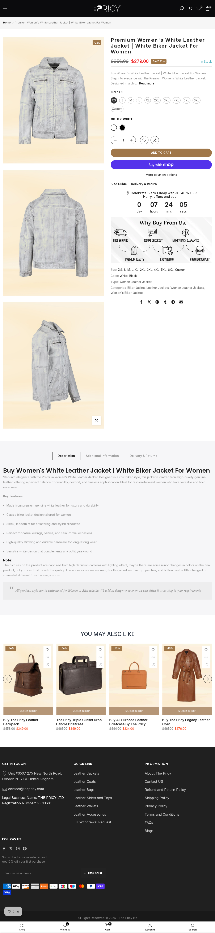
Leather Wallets (85, 806)
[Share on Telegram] (173, 302)
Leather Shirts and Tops (92, 798)
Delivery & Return (144, 184)
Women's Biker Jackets (127, 292)
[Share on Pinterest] (157, 302)
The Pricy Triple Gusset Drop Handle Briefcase (79, 722)
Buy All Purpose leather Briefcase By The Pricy (128, 722)
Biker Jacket (136, 287)
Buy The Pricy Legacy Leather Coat (186, 722)
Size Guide (119, 184)
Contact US (154, 781)
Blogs (149, 831)
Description (66, 455)
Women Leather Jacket (135, 282)
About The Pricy (158, 773)
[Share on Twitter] (149, 302)
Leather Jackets (158, 287)
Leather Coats (84, 781)
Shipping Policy (157, 798)
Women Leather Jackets (187, 287)
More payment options (161, 174)
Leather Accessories (89, 814)
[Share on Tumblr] (165, 302)
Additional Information (102, 455)
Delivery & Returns (143, 455)
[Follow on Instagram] (18, 848)
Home (7, 22)
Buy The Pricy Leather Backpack (20, 722)
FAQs (149, 822)
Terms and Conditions (162, 814)
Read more (147, 83)
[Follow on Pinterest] (25, 848)
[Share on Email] (181, 302)
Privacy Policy (156, 806)
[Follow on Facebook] (4, 848)
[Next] (207, 679)
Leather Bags (83, 790)
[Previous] (7, 679)
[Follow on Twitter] (11, 848)
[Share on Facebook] (141, 302)
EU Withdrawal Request (92, 822)
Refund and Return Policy (165, 790)
